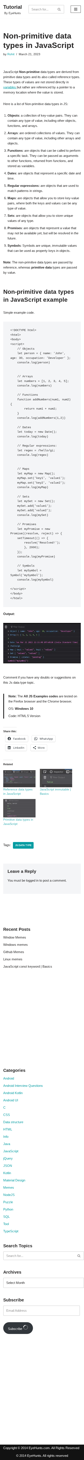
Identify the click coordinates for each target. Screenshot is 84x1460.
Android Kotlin (13, 1093)
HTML (7, 1129)
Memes (8, 1187)
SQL (6, 1216)
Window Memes (14, 937)
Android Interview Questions (23, 1085)
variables (10, 87)
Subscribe (15, 1329)
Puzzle (8, 1202)
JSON (7, 1165)
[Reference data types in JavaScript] (19, 778)
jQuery (8, 1158)
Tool (6, 1224)
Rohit (10, 54)
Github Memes (13, 952)
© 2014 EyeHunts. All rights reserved (42, 1455)
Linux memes (12, 959)
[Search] (59, 9)
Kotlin (7, 1173)
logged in (32, 880)
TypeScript (10, 1231)
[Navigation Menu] (76, 9)
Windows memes (15, 944)
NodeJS (9, 1195)
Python (8, 1209)
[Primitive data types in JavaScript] (19, 808)
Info (5, 1136)
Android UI (10, 1100)
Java (6, 1144)
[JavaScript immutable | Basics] (56, 778)
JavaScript (10, 1151)
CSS (6, 1115)
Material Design (14, 1180)
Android (8, 1078)
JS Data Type (23, 845)
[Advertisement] (42, 1019)
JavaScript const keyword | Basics (27, 966)
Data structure (13, 1122)
